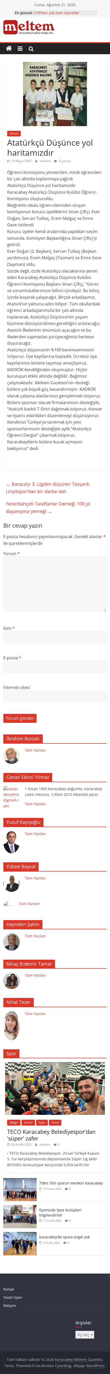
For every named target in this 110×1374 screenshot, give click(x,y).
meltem (45, 161)
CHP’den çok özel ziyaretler (57, 12)
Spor (42, 1122)
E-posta (12, 658)
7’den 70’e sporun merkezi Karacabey (71, 1183)
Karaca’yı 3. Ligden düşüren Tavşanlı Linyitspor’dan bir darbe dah (48, 487)
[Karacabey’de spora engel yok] (20, 1234)
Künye (8, 1289)
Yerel (55, 1122)
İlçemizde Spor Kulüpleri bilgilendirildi (60, 1213)
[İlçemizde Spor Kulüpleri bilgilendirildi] (20, 1207)
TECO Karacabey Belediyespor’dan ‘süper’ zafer (51, 1135)
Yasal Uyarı (12, 1297)
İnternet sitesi (16, 687)
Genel (14, 133)
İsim (9, 628)
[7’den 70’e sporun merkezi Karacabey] (20, 1180)
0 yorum (64, 161)
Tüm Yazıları (35, 750)
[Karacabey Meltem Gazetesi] (9, 48)
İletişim (9, 1305)
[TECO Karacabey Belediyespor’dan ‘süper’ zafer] (55, 1064)
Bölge (14, 1122)
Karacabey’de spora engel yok (64, 1237)
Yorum (11, 553)
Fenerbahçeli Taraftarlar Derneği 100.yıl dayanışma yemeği (48, 507)
